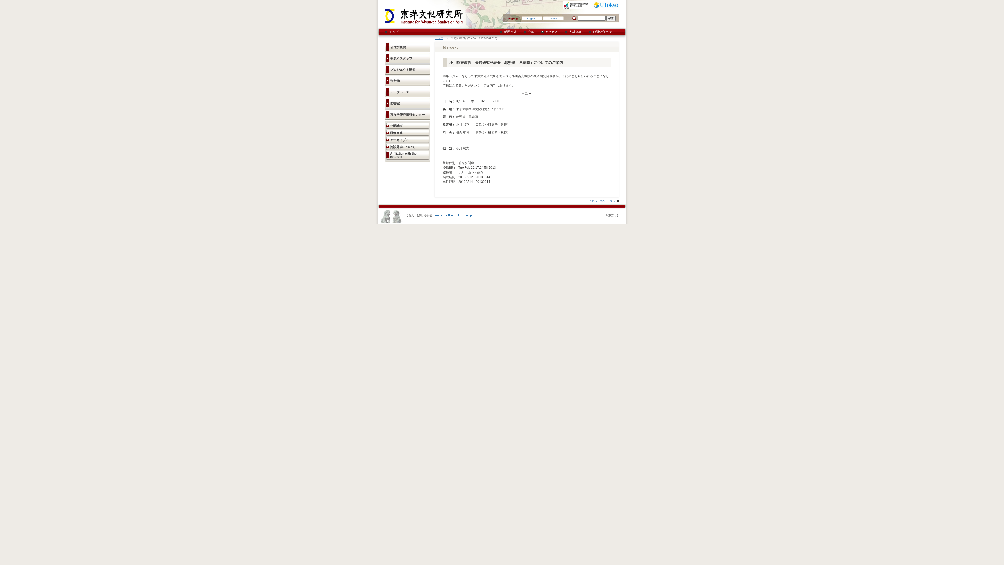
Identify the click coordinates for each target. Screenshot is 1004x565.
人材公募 (575, 32)
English (531, 18)
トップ (393, 32)
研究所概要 (398, 47)
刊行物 (395, 81)
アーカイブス (399, 140)
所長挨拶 (510, 32)
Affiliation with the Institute (403, 155)
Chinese (553, 18)
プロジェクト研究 (402, 69)
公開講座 (396, 126)
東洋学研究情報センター (407, 114)
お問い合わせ (602, 32)
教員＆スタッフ (401, 58)
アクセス (551, 32)
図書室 (395, 103)
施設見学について (402, 147)
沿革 (531, 32)
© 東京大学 (612, 215)
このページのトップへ (602, 201)
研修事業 (396, 133)
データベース (399, 92)
